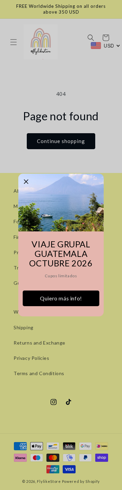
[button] (26, 181)
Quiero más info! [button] (61, 298)
